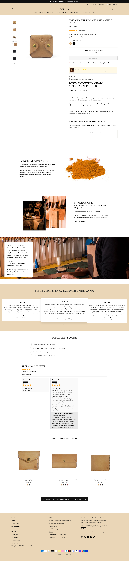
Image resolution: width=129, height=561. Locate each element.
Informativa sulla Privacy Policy (57, 534)
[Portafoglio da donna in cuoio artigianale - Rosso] (67, 484)
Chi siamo (85, 12)
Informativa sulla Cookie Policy (57, 537)
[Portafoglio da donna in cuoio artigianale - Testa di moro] (63, 484)
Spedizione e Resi (93, 136)
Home (35, 12)
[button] (73, 30)
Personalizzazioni (93, 132)
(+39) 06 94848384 (16, 529)
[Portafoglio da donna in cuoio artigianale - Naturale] (61, 484)
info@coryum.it (15, 523)
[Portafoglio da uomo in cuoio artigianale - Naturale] (98, 484)
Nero (74, 43)
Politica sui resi (53, 526)
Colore (75, 40)
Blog (93, 12)
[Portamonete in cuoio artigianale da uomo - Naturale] (27, 484)
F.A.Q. (51, 532)
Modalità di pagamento (55, 529)
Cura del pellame (61, 12)
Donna (49, 12)
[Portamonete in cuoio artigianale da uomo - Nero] (29, 484)
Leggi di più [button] (55, 410)
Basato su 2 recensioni (29, 371)
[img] (35, 385)
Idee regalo (74, 12)
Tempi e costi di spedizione (56, 523)
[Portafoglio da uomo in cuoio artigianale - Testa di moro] (100, 484)
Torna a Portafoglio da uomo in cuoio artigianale (65, 499)
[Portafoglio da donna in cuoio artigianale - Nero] (65, 484)
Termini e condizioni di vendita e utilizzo (60, 520)
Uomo (41, 12)
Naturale (70, 43)
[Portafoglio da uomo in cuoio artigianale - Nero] (102, 484)
